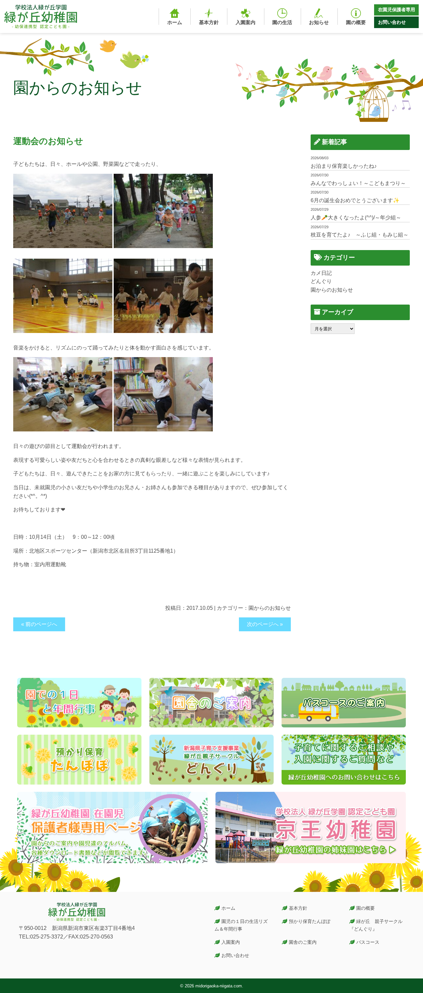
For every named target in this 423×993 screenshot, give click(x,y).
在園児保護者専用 (396, 9)
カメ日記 (321, 273)
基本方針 (298, 908)
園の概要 (365, 908)
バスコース (367, 942)
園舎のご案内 (303, 942)
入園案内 (230, 942)
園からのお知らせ (270, 608)
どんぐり (321, 281)
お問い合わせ (392, 22)
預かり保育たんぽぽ (309, 921)
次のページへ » (265, 624)
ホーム (228, 908)
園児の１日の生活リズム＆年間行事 (241, 925)
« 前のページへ (39, 624)
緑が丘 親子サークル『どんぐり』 (376, 925)
